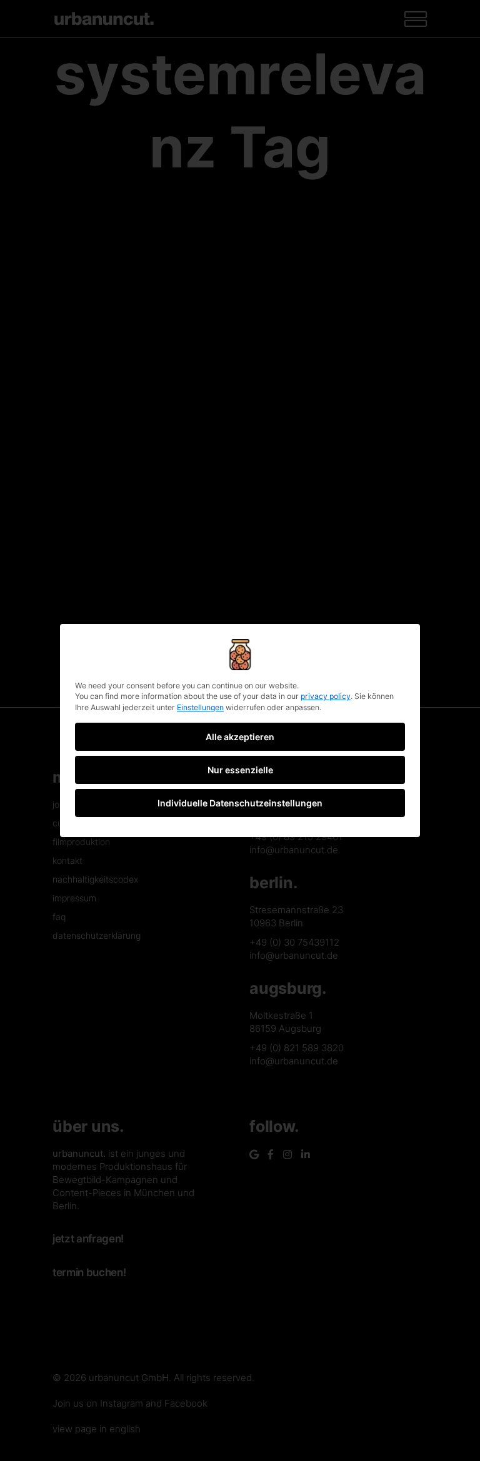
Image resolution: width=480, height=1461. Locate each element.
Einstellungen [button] (200, 707)
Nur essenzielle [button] (240, 770)
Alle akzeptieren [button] (240, 736)
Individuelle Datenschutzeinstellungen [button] (240, 803)
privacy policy (326, 696)
